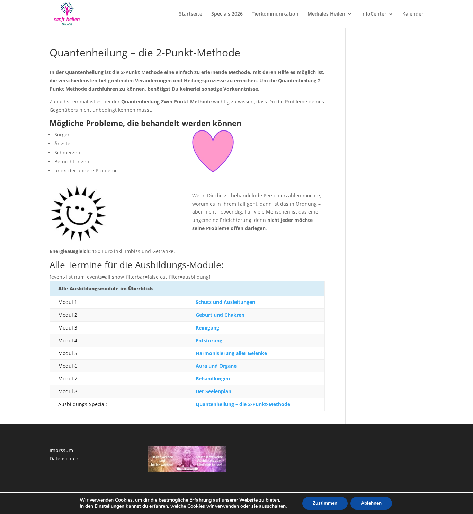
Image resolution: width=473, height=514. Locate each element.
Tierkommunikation (275, 14)
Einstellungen (109, 506)
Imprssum (61, 450)
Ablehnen (371, 503)
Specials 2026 (227, 14)
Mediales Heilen (326, 14)
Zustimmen (325, 503)
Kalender (412, 14)
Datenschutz (64, 458)
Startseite (190, 14)
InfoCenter (373, 14)
